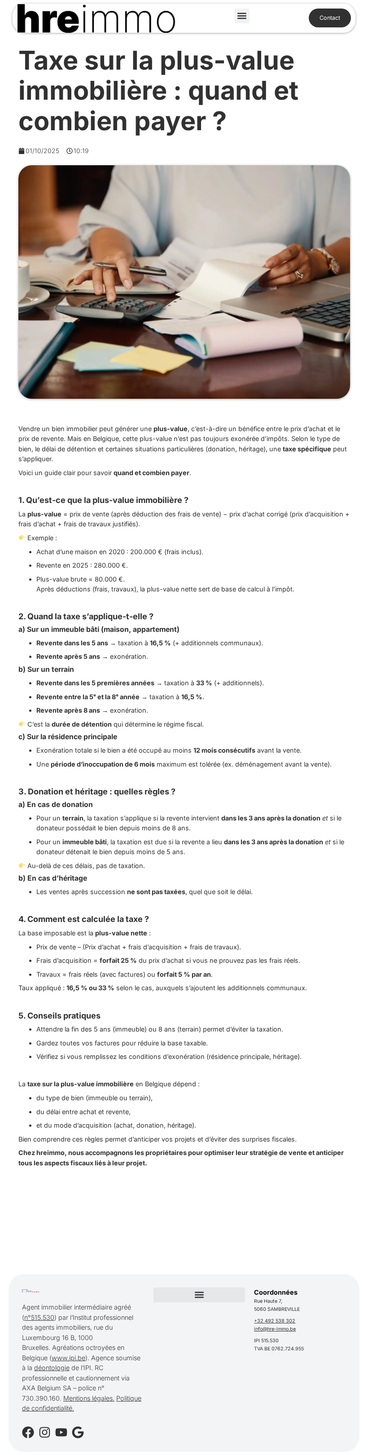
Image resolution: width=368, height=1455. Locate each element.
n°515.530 (39, 1317)
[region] (116, 1379)
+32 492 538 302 (274, 1321)
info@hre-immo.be (275, 1329)
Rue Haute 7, (268, 1301)
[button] (242, 16)
